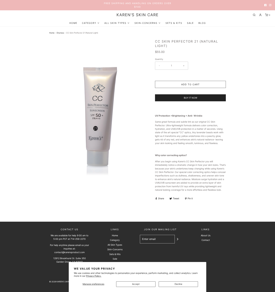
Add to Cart (190, 84)
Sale (190, 23)
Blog (202, 23)
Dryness (60, 33)
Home (73, 23)
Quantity (159, 59)
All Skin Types (115, 244)
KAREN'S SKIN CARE (137, 15)
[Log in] (260, 14)
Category (115, 240)
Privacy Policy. (93, 276)
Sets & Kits (174, 23)
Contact (205, 240)
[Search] (254, 14)
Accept (136, 284)
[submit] (177, 239)
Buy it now (190, 97)
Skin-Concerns (115, 249)
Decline (178, 284)
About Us (205, 235)
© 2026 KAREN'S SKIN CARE (62, 281)
